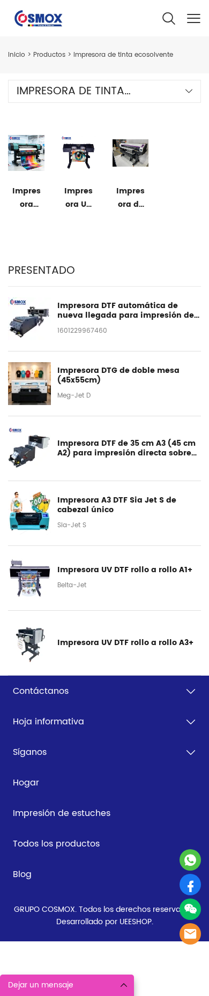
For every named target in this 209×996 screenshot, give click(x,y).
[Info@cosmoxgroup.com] (190, 934)
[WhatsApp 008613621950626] (190, 860)
